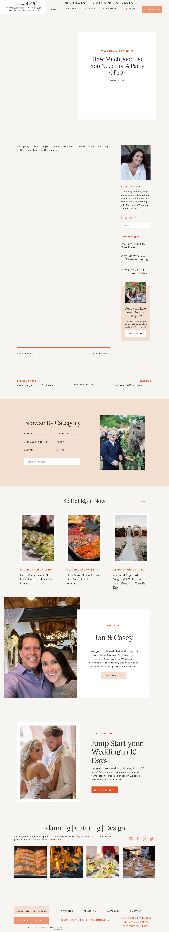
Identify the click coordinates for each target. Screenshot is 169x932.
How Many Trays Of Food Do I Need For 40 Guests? (36, 579)
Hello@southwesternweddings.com (84, 920)
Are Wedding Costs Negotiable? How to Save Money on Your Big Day (130, 581)
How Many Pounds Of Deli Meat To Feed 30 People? (47, 385)
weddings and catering (117, 50)
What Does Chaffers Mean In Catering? (133, 385)
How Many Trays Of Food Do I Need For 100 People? (84, 579)
